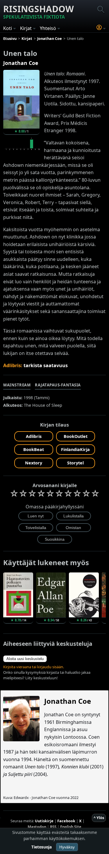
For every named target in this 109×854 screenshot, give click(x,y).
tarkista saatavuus (46, 365)
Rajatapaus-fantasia (58, 385)
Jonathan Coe (20, 62)
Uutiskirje (44, 820)
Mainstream (17, 385)
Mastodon (37, 826)
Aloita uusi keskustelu (25, 659)
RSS (53, 826)
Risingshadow (38, 11)
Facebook (66, 820)
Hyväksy (67, 847)
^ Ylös (99, 817)
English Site (70, 826)
